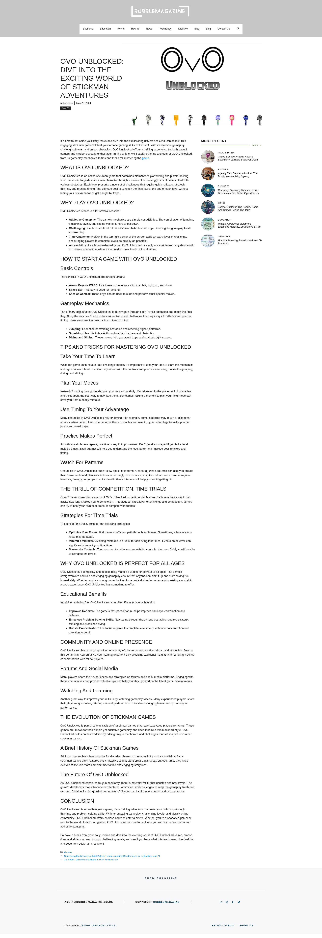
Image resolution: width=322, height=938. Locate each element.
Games (65, 108)
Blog (196, 28)
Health (120, 28)
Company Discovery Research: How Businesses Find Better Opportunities (238, 192)
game (145, 158)
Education (105, 28)
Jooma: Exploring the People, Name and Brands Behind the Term (238, 208)
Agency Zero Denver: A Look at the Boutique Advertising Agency (237, 175)
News (149, 28)
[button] (238, 29)
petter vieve (66, 103)
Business (88, 28)
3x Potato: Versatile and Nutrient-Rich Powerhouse (91, 859)
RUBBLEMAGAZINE (166, 902)
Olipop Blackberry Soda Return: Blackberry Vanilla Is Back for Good (238, 158)
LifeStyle (183, 28)
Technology (165, 28)
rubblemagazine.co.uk (99, 925)
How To (135, 28)
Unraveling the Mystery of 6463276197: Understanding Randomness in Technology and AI (112, 856)
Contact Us (224, 28)
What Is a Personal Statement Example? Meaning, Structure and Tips (239, 225)
